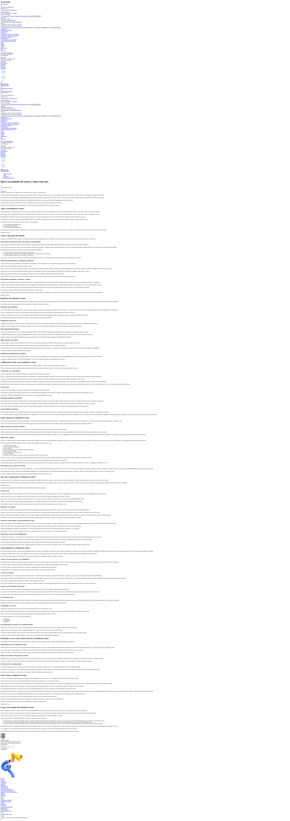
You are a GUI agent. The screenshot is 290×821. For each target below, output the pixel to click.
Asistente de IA (13, 10)
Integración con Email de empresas (9, 792)
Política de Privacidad (6, 801)
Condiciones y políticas (6, 800)
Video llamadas (52, 27)
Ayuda (2, 46)
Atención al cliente (5, 12)
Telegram (30, 16)
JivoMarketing (5, 22)
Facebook (3, 781)
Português (10, 88)
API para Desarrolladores (7, 807)
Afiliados (3, 45)
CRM (59, 27)
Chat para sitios (5, 16)
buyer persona (37, 395)
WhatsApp (17, 16)
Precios (2, 44)
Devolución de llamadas (15, 22)
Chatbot (12, 16)
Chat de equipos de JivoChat (26, 27)
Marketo (10, 528)
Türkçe (6, 88)
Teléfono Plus (44, 27)
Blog (2, 49)
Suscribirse (3, 749)
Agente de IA (5, 10)
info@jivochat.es (5, 809)
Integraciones (37, 27)
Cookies (3, 803)
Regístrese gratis (5, 85)
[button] (145, 4)
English (2, 88)
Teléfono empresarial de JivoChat (10, 27)
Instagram (24, 16)
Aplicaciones (4, 48)
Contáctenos (3, 804)
